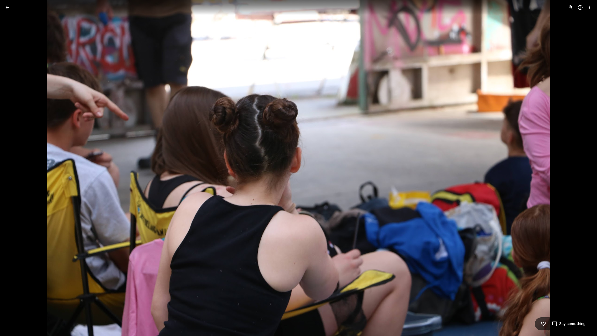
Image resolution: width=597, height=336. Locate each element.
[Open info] (580, 7)
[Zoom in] (571, 7)
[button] (13, 168)
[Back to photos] (7, 7)
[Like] (543, 324)
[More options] (589, 7)
